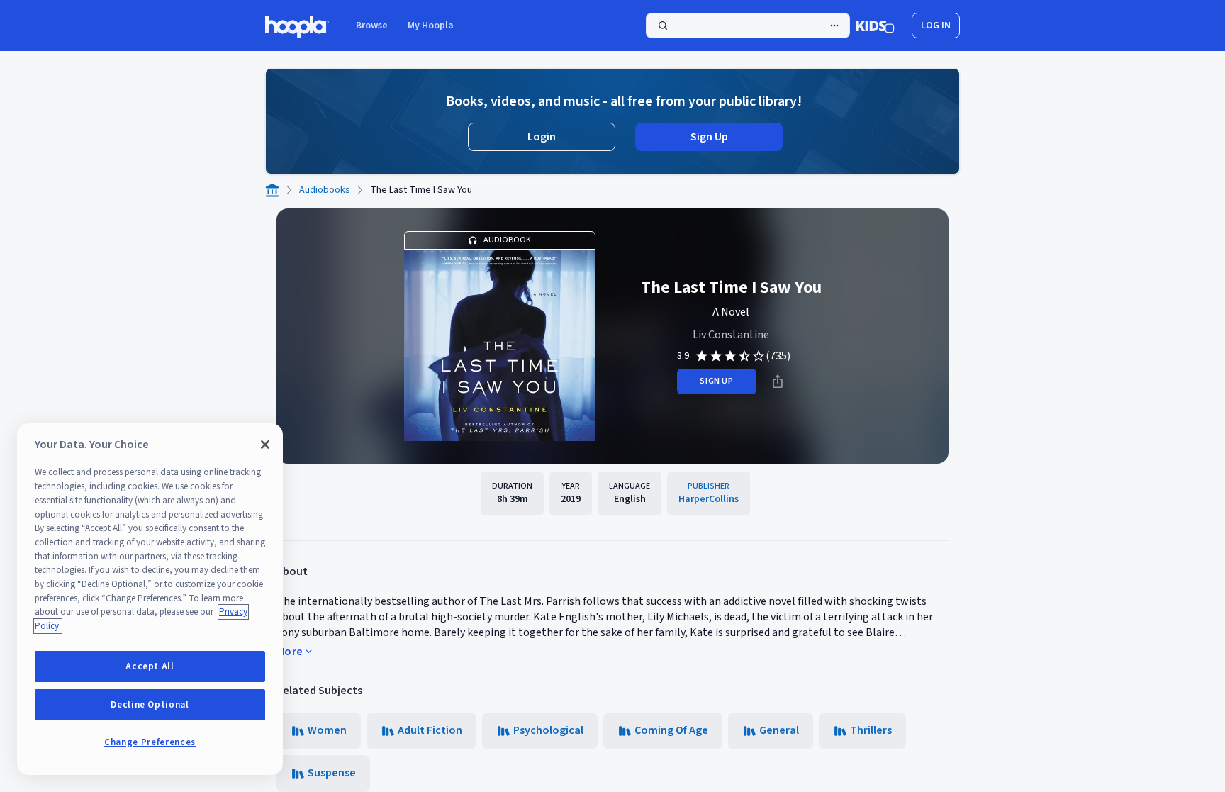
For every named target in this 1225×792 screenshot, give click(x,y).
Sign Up (709, 137)
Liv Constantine (731, 334)
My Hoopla (431, 25)
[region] (150, 599)
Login (541, 137)
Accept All (149, 666)
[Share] (778, 381)
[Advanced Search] (834, 25)
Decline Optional (150, 704)
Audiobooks (324, 190)
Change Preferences (150, 742)
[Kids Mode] (875, 25)
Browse (372, 25)
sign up (716, 381)
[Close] (265, 444)
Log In (936, 25)
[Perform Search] (748, 25)
